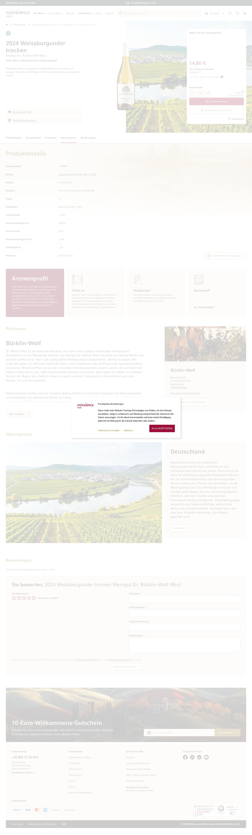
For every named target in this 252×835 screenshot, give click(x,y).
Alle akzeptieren (162, 428)
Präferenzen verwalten (108, 430)
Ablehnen (128, 430)
